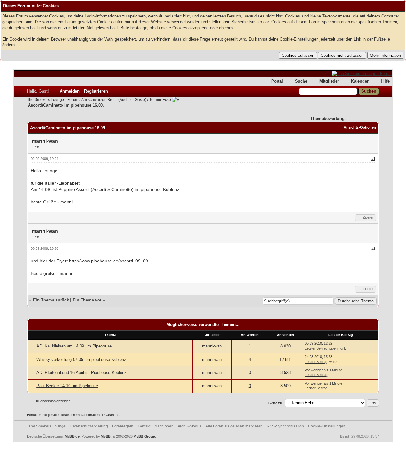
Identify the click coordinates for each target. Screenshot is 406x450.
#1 (373, 159)
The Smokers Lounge (47, 426)
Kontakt (143, 426)
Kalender (360, 81)
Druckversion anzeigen (52, 401)
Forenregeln (122, 426)
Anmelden (70, 91)
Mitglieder (329, 81)
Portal (277, 81)
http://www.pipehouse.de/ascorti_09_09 (108, 260)
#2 (373, 248)
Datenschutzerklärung (89, 426)
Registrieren (96, 91)
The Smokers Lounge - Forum (52, 99)
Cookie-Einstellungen (326, 426)
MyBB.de (72, 436)
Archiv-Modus (189, 426)
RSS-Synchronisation (285, 426)
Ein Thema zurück (51, 300)
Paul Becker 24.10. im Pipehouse (67, 385)
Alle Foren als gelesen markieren (234, 426)
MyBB (106, 436)
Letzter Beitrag (316, 348)
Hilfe (385, 81)
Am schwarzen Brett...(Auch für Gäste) (113, 99)
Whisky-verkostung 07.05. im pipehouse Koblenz (81, 359)
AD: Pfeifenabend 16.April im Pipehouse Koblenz (81, 372)
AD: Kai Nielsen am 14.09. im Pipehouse (74, 346)
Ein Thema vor (87, 300)
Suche (301, 81)
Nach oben (164, 426)
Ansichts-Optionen (360, 127)
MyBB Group (144, 436)
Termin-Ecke (160, 99)
